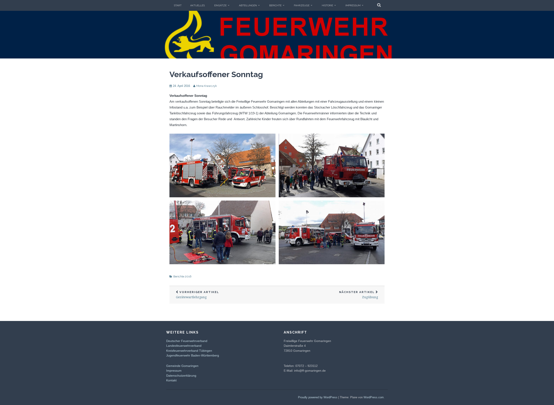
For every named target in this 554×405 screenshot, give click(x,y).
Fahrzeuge (301, 5)
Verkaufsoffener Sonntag (216, 74)
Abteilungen (248, 5)
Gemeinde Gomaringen (182, 366)
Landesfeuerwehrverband (183, 345)
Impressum (353, 5)
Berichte (275, 5)
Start (178, 5)
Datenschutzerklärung (181, 375)
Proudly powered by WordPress (317, 397)
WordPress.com (374, 397)
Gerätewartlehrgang (197, 294)
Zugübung (358, 294)
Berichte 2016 (182, 276)
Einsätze (220, 5)
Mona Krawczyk (206, 85)
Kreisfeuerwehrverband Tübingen (189, 350)
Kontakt (171, 380)
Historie (327, 5)
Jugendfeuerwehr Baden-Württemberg (192, 355)
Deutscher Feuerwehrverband (186, 341)
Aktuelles (197, 5)
